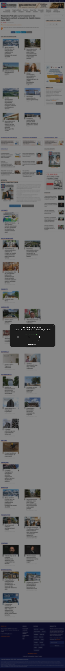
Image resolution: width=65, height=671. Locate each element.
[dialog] (32, 335)
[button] (32, 334)
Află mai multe (35, 331)
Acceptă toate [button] (27, 340)
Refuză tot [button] (38, 340)
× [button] (53, 325)
